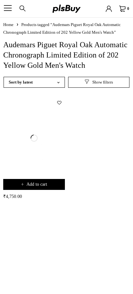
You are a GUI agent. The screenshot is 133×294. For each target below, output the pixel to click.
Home (8, 24)
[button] (34, 184)
